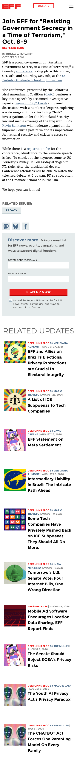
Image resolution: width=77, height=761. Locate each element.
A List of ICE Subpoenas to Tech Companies (47, 405)
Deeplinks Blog (38, 343)
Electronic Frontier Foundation (12, 6)
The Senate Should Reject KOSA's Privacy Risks (49, 659)
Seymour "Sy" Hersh (31, 103)
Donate (43, 5)
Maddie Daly (62, 685)
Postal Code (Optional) (22, 260)
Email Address (17, 273)
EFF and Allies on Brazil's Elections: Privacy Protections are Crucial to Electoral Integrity (47, 363)
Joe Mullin (61, 646)
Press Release (38, 606)
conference (24, 71)
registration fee (38, 149)
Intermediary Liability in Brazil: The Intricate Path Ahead (49, 485)
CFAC (49, 94)
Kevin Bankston (14, 125)
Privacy (11, 210)
